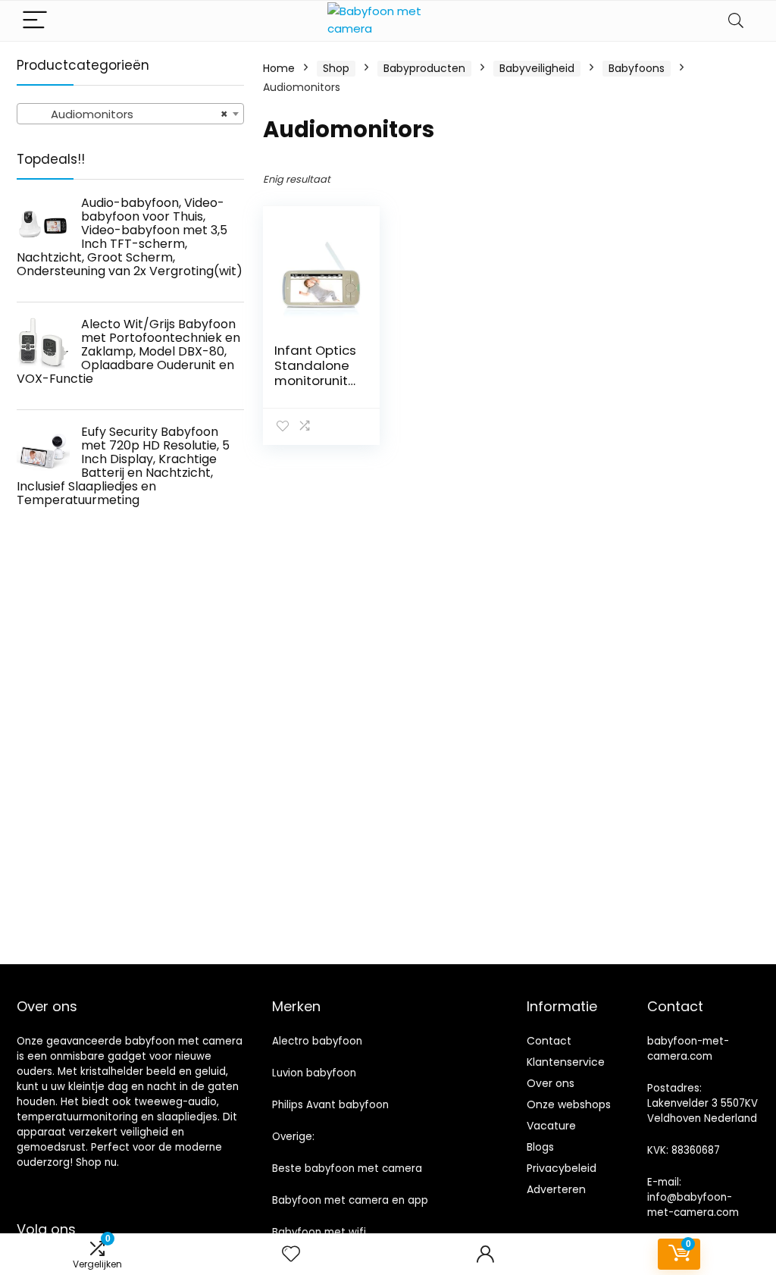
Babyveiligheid (536, 68)
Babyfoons (637, 68)
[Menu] (35, 21)
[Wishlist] (291, 1254)
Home (279, 68)
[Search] (736, 21)
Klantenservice (566, 1062)
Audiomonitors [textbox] (125, 114)
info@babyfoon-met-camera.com (693, 1205)
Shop (336, 68)
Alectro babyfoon (317, 1041)
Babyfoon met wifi (319, 1232)
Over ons (550, 1083)
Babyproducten (424, 68)
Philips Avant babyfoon (330, 1105)
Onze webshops (569, 1104)
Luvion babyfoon (314, 1073)
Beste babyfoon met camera (347, 1168)
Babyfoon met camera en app (350, 1200)
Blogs (540, 1146)
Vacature (551, 1125)
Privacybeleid (561, 1168)
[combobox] (130, 113)
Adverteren (556, 1189)
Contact (549, 1040)
